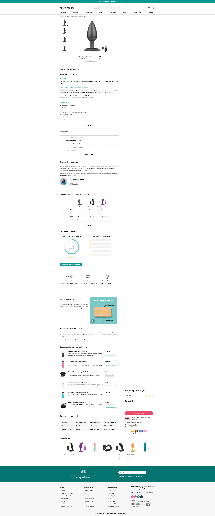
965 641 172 (139, 422)
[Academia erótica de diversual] (138, 496)
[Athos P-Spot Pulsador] (69, 447)
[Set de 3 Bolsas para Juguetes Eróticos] (63, 374)
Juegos (125, 13)
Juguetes (63, 13)
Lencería (89, 13)
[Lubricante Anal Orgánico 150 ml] (63, 364)
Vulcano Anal (143, 454)
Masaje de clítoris (66, 429)
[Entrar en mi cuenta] (149, 8)
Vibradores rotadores (110, 422)
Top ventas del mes (113, 504)
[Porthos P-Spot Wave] (120, 447)
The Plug (91, 454)
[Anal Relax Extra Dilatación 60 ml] (63, 354)
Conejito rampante (95, 422)
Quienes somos (88, 490)
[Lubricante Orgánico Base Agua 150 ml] (63, 395)
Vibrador (64, 105)
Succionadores (112, 490)
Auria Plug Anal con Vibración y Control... (132, 455)
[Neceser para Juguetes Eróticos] (63, 405)
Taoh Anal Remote (81, 454)
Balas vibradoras (94, 429)
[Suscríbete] (144, 473)
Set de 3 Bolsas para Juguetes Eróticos (79, 372)
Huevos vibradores (109, 429)
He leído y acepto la (131, 476)
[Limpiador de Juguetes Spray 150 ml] (63, 384)
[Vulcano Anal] (145, 447)
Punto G (64, 426)
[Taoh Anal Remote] (82, 447)
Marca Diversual (88, 496)
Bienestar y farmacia (113, 496)
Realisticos (79, 426)
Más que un (107, 1)
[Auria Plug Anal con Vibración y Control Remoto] (132, 447)
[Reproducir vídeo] (93, 321)
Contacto (62, 490)
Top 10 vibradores (80, 422)
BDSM (100, 13)
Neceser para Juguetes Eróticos (77, 402)
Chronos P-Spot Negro (107, 454)
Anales (78, 429)
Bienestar (76, 13)
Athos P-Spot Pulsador (69, 454)
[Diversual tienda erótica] (73, 7)
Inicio (61, 16)
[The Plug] (94, 447)
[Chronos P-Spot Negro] (107, 447)
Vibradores (65, 422)
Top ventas (138, 13)
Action (82, 137)
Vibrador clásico (108, 426)
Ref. (125, 403)
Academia (152, 13)
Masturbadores (112, 501)
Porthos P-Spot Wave (119, 454)
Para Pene (113, 13)
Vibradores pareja (95, 426)
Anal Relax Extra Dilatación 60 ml (77, 351)
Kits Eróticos (111, 498)
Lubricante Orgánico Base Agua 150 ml (79, 392)
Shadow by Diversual (113, 506)
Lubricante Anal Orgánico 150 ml (77, 361)
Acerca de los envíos (66, 496)
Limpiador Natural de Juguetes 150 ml (79, 382)
